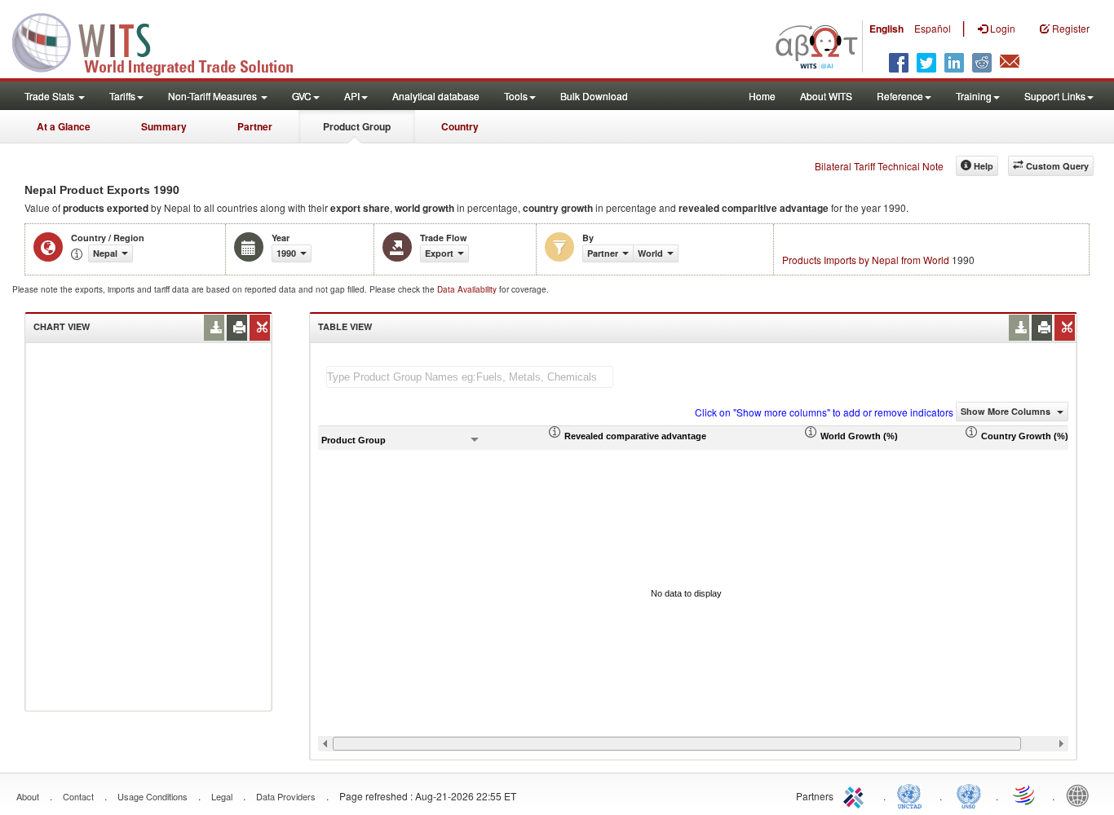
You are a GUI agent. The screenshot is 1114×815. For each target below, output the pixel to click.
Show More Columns (1007, 411)
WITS (163, 41)
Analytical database (436, 96)
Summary (164, 126)
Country (460, 126)
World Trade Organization (1025, 794)
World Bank (1081, 794)
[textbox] (469, 377)
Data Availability (468, 289)
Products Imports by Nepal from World (865, 260)
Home (762, 96)
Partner (254, 126)
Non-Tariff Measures (213, 96)
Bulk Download (594, 96)
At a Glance (64, 126)
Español (932, 28)
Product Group (357, 126)
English (886, 28)
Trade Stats (50, 96)
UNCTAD (912, 794)
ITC (856, 794)
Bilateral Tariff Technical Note (879, 166)
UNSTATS (969, 794)
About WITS (826, 96)
